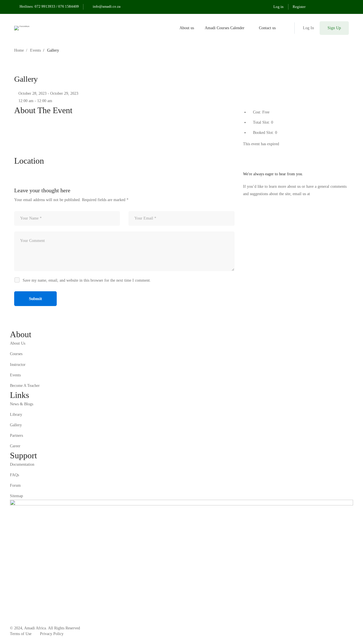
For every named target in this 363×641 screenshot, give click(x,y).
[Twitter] (244, 151)
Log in (278, 7)
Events (35, 50)
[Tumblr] (257, 151)
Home (19, 50)
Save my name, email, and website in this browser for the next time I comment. (87, 280)
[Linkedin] (253, 151)
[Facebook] (248, 151)
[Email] (261, 151)
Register (299, 7)
